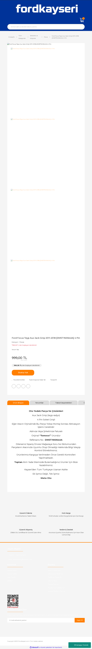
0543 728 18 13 (21, 555)
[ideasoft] (34, 647)
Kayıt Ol (80, 620)
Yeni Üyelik (11, 577)
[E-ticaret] (45, 647)
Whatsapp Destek (81, 645)
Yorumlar (39, 403)
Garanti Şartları (53, 584)
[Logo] (46, 9)
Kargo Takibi (12, 574)
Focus (22, 342)
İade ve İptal (52, 581)
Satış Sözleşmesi (54, 570)
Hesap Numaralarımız (56, 588)
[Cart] (82, 20)
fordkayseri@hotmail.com (22, 559)
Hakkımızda (11, 570)
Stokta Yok (23, 373)
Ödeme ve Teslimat (55, 574)
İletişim (10, 581)
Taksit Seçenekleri (63, 403)
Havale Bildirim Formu (56, 591)
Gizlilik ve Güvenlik (55, 577)
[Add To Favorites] (18, 380)
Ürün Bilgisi (18, 403)
